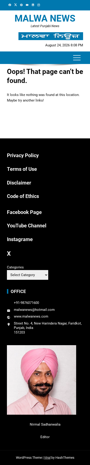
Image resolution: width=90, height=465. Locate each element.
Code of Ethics (23, 196)
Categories (15, 267)
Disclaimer (19, 183)
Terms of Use (22, 169)
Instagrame (20, 239)
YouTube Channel (26, 226)
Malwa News (45, 18)
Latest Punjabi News (45, 26)
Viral (47, 457)
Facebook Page (24, 212)
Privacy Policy (23, 155)
